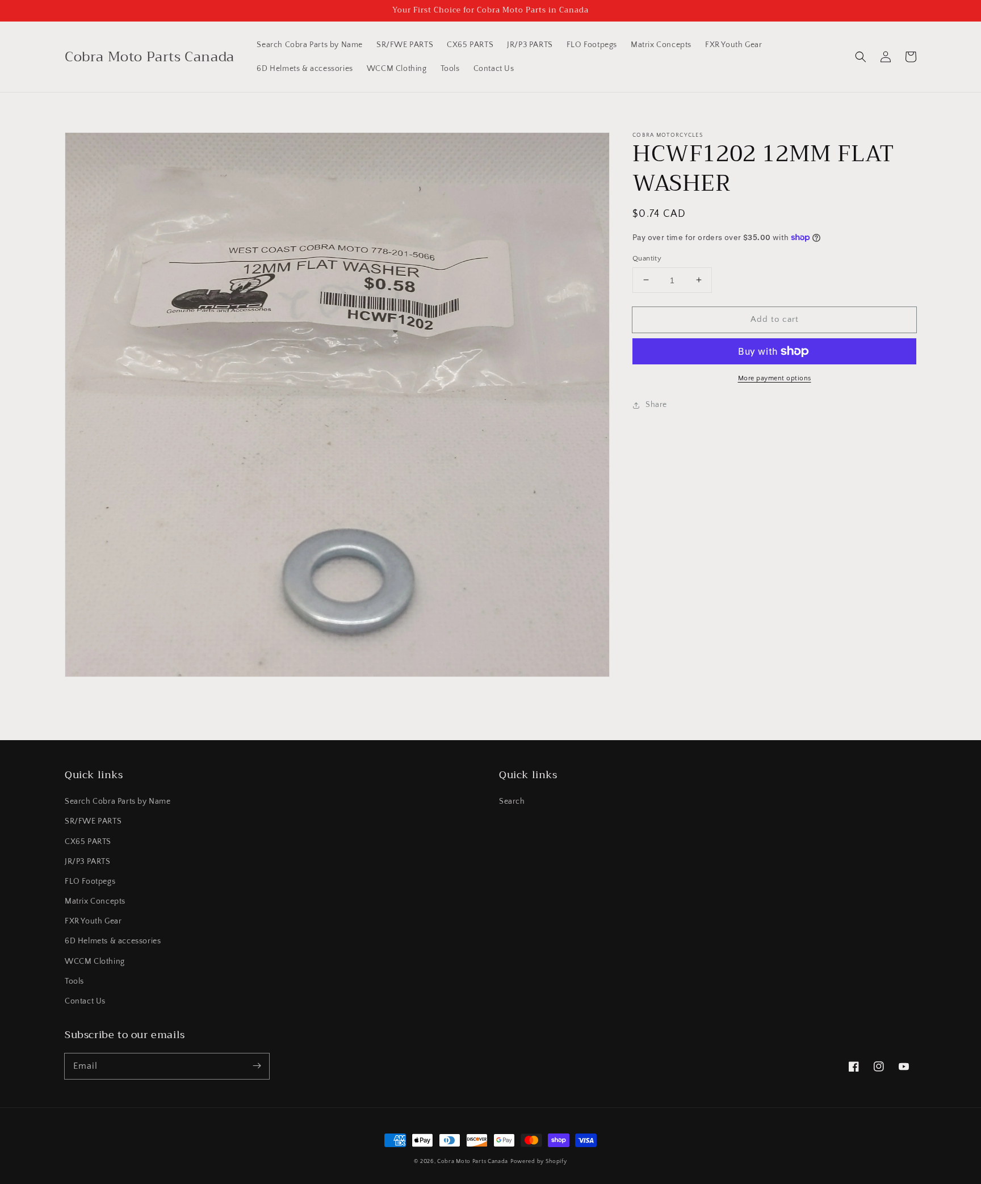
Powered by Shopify (538, 1161)
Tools (74, 981)
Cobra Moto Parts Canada (472, 1161)
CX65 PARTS (88, 841)
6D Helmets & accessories (113, 941)
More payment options (774, 378)
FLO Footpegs (90, 881)
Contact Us (85, 1001)
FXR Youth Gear (93, 921)
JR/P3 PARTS (88, 861)
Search (512, 801)
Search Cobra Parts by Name (118, 801)
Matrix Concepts (95, 901)
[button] (860, 56)
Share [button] (656, 404)
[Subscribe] (256, 1065)
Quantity (646, 258)
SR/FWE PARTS (93, 821)
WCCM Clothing (95, 961)
